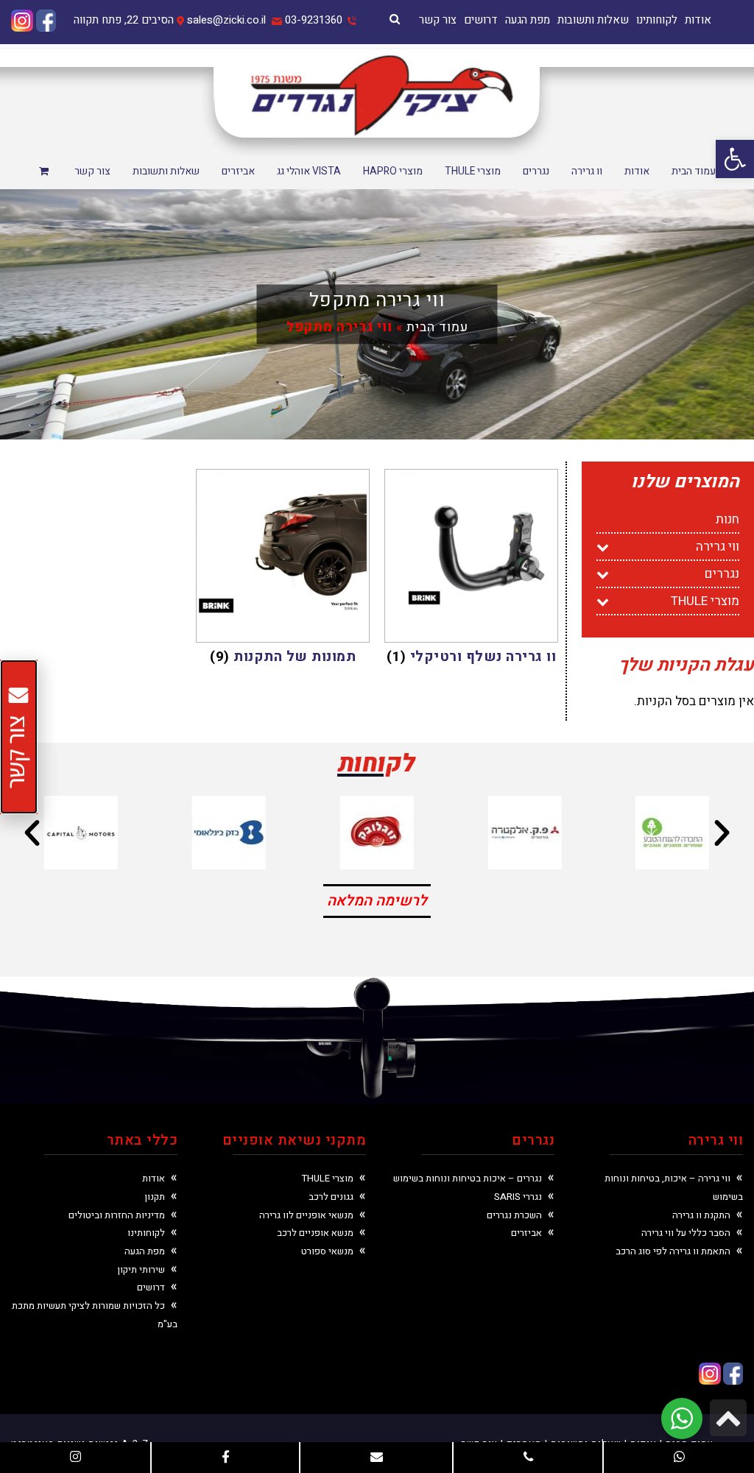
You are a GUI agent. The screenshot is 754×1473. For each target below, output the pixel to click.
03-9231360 (313, 20)
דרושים (481, 20)
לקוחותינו (656, 20)
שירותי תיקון (141, 1269)
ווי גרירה (717, 546)
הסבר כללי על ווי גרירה (685, 1233)
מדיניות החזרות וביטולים (116, 1215)
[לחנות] (45, 172)
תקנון (154, 1197)
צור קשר (438, 20)
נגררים (722, 574)
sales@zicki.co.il (226, 20)
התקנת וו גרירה (701, 1215)
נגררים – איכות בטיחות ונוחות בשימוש (467, 1178)
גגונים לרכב (331, 1197)
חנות (727, 519)
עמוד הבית (437, 327)
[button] (735, 159)
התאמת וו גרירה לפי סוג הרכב (673, 1251)
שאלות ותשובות (593, 20)
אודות (698, 20)
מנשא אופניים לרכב (315, 1233)
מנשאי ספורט (327, 1251)
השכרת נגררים (514, 1215)
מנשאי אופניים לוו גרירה (306, 1215)
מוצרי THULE (705, 601)
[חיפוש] (395, 19)
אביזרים (526, 1233)
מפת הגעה (527, 20)
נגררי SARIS (518, 1197)
